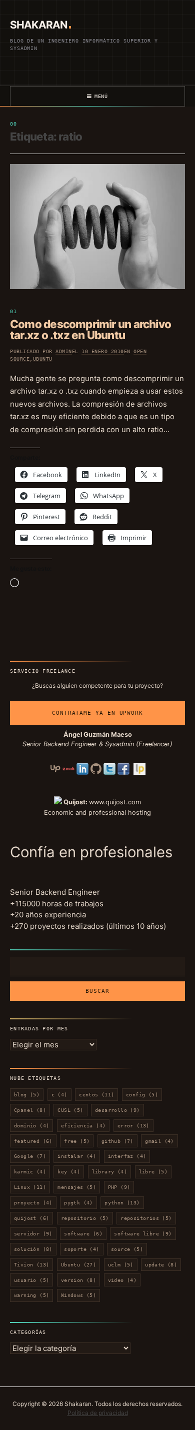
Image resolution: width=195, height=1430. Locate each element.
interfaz (127, 1156)
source (127, 1249)
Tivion (31, 1264)
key (69, 1171)
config (142, 1094)
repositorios (146, 1218)
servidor (33, 1233)
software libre (143, 1233)
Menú (101, 96)
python (122, 1202)
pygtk (78, 1202)
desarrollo (117, 1110)
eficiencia (83, 1125)
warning (31, 1295)
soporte (81, 1249)
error (134, 1125)
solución (33, 1249)
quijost (31, 1218)
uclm (121, 1264)
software (83, 1233)
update (161, 1264)
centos (96, 1094)
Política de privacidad (98, 1412)
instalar (77, 1156)
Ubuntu (42, 359)
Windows (78, 1295)
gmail (159, 1141)
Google (30, 1156)
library (109, 1171)
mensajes (77, 1187)
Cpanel (30, 1110)
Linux (30, 1187)
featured (33, 1141)
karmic (30, 1171)
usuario (31, 1280)
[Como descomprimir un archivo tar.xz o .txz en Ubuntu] (97, 226)
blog (27, 1094)
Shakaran (38, 25)
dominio (31, 1125)
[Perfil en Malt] (68, 768)
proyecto (33, 1202)
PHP (119, 1187)
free (77, 1141)
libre (153, 1171)
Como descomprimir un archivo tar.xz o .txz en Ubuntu (90, 329)
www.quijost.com (115, 802)
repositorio (85, 1218)
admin (64, 351)
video (122, 1280)
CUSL (70, 1110)
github (118, 1141)
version (78, 1280)
